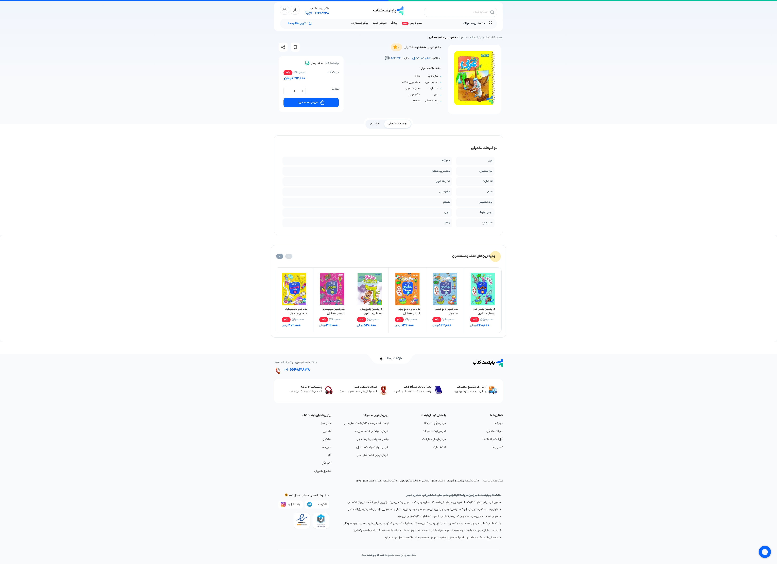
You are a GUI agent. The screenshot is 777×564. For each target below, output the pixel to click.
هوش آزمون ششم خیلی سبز (373, 455)
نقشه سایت (439, 447)
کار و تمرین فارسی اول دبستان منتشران (296, 311)
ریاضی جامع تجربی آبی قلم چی (372, 439)
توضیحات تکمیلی (397, 124)
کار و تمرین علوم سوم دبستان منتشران (334, 311)
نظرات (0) (375, 124)
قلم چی (327, 431)
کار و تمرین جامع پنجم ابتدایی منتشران (409, 311)
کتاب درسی (416, 23)
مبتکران (327, 439)
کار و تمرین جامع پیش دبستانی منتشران (371, 311)
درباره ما (499, 423)
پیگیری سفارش (360, 23)
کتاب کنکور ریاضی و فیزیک (462, 481)
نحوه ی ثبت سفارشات (434, 431)
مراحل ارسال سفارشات (434, 439)
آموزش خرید (379, 23)
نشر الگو (326, 463)
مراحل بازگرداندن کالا (435, 423)
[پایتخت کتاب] (388, 10)
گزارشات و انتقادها (493, 439)
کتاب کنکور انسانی (432, 481)
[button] (288, 256)
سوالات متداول (494, 431)
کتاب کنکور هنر (386, 481)
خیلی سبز (326, 423)
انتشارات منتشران (468, 37)
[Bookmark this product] (295, 47)
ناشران (483, 37)
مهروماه (326, 447)
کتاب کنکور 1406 (365, 481)
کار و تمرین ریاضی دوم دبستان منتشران (484, 311)
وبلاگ (394, 23)
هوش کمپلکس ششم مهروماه (371, 431)
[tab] (397, 123)
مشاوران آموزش (322, 471)
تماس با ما (498, 447)
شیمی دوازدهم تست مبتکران (372, 447)
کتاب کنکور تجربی (409, 481)
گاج (329, 455)
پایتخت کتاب (496, 37)
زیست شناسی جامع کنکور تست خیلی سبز (366, 423)
